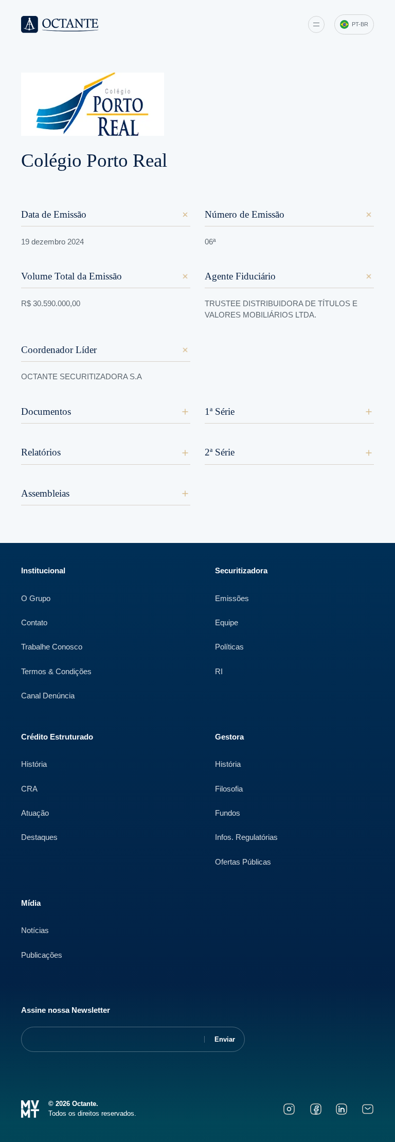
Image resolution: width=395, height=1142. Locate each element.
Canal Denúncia (48, 696)
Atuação (35, 813)
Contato (34, 623)
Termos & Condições (56, 671)
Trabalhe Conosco (51, 647)
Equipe (226, 623)
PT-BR (360, 24)
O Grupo (35, 598)
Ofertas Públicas (243, 862)
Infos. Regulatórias (246, 837)
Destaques (39, 837)
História (34, 764)
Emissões (232, 598)
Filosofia (229, 789)
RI (219, 671)
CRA (29, 789)
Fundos (227, 813)
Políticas (229, 647)
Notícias (35, 930)
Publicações (41, 955)
